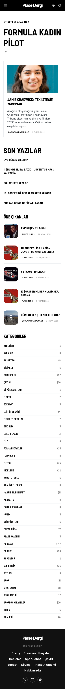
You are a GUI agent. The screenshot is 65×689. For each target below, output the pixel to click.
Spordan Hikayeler (14, 602)
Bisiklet (8, 367)
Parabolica (10, 529)
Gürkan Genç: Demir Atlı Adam (23, 203)
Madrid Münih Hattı (14, 492)
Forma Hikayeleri (13, 448)
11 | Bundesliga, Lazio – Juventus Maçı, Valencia (29, 171)
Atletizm (9, 345)
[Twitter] (25, 679)
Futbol (8, 463)
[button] (5, 5)
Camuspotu (10, 375)
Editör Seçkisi (12, 411)
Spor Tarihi (10, 595)
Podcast (8, 543)
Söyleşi (8, 573)
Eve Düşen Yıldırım (16, 159)
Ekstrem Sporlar (13, 419)
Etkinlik (8, 426)
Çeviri (7, 382)
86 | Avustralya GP (16, 183)
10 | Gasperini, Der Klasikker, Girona (27, 193)
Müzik (7, 514)
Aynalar (8, 353)
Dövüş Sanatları (13, 389)
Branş (16, 653)
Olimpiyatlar (11, 521)
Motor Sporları (13, 507)
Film (6, 441)
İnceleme (9, 470)
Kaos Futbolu (11, 477)
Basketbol (10, 360)
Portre (8, 551)
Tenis (7, 609)
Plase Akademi (12, 536)
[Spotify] (40, 679)
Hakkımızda (32, 670)
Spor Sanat (10, 587)
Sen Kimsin (9, 565)
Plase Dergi (32, 5)
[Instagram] (32, 679)
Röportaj (9, 558)
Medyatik (9, 499)
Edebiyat (9, 404)
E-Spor (8, 397)
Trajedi (8, 617)
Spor (6, 580)
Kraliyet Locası (13, 485)
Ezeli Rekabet (12, 433)
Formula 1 (9, 455)
